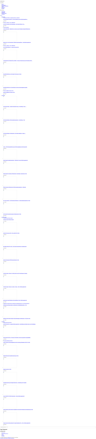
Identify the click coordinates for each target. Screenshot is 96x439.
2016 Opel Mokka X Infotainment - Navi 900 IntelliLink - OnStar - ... (14, 133)
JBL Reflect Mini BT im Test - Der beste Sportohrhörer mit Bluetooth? (15, 246)
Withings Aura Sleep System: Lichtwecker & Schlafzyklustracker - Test (15, 305)
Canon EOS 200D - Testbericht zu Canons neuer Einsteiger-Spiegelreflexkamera (16, 28)
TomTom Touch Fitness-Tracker (8, 219)
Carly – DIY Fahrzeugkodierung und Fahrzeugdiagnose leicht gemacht (15, 146)
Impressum (3, 7)
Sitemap (3, 435)
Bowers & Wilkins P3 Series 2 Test (9, 92)
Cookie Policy (4, 5)
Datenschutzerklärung (5, 433)
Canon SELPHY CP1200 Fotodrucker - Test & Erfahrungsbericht (13, 396)
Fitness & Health (4, 13)
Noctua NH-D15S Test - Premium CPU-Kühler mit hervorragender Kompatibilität (16, 337)
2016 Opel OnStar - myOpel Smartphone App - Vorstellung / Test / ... (14, 106)
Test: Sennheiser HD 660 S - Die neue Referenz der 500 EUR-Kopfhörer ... (15, 19)
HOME (3, 6)
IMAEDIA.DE (9, 437)
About (3, 4)
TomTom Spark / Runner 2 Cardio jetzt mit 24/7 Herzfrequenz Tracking (15, 273)
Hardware (3, 14)
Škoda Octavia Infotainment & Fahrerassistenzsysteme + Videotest (14, 187)
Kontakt (3, 8)
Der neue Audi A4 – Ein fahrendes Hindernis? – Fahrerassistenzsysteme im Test (16, 200)
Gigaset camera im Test (7, 369)
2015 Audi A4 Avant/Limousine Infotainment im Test (12, 214)
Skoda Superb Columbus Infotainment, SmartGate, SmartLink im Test (15, 173)
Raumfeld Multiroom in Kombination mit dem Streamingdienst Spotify (15, 87)
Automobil (3, 12)
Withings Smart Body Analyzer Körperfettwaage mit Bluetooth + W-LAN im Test (16, 318)
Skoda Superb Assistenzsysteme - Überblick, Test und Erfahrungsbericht (15, 160)
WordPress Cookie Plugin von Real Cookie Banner (7, 438)
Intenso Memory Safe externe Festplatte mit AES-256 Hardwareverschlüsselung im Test (18, 409)
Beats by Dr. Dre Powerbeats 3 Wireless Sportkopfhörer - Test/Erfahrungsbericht (17, 42)
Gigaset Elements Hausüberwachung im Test (10, 355)
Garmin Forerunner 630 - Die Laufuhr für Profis (11, 233)
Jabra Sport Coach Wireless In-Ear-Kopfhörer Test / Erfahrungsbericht (15, 300)
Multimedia (3, 11)
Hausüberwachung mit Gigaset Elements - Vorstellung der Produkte (14, 382)
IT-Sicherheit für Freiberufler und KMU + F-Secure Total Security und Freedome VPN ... (17, 60)
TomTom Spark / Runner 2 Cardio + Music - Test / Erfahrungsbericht (14, 286)
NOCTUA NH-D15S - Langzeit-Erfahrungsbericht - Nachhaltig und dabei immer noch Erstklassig (19, 324)
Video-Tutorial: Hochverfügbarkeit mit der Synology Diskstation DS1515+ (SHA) (16, 342)
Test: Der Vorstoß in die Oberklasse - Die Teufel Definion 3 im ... (14, 24)
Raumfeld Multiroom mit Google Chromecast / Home (12, 74)
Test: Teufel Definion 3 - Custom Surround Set (11, 47)
